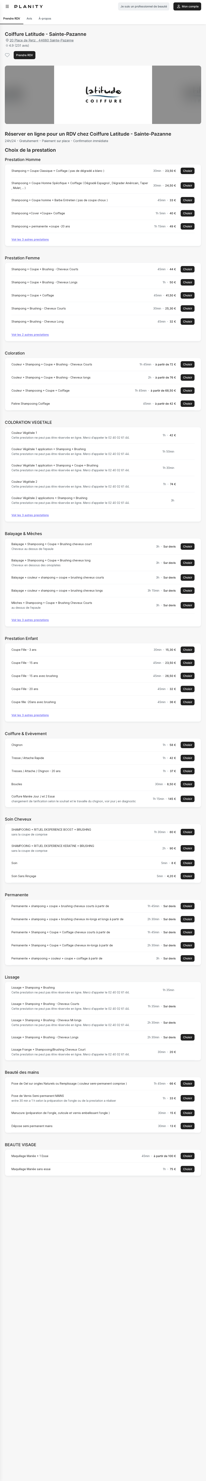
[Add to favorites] (7, 55)
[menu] (7, 6)
